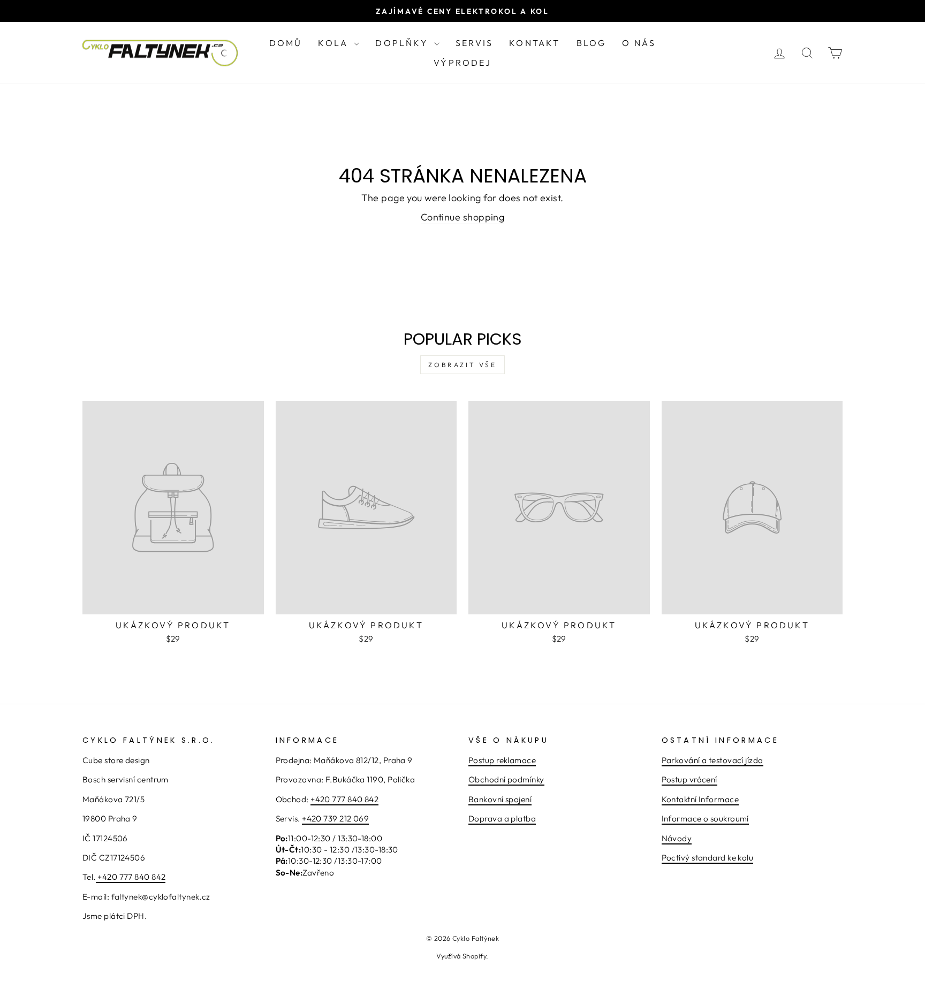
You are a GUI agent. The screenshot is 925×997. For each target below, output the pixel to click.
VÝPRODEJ (462, 62)
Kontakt (534, 42)
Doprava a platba (502, 818)
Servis (474, 42)
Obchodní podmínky (506, 779)
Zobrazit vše (462, 365)
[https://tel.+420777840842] (96, 877)
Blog (591, 42)
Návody (677, 838)
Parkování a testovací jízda (712, 760)
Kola (334, 42)
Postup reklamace (502, 760)
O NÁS (639, 42)
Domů (285, 42)
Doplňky (403, 42)
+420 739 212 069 (335, 818)
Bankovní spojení (500, 799)
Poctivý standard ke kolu (708, 858)
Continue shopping (463, 217)
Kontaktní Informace (700, 799)
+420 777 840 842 (131, 877)
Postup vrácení (689, 779)
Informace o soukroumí (705, 818)
